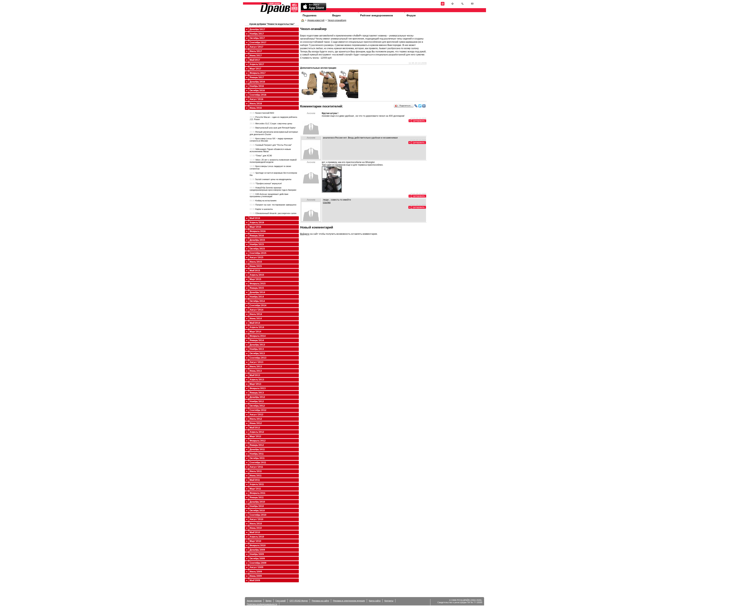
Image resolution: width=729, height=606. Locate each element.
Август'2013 (256, 362)
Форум (411, 15)
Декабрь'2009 (257, 550)
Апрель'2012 (257, 432)
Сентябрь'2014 (258, 305)
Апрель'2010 (257, 536)
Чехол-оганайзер (337, 20)
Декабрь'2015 (257, 240)
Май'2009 (255, 580)
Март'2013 (255, 384)
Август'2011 (256, 467)
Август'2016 (256, 99)
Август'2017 (256, 47)
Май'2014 (255, 323)
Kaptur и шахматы (261, 209)
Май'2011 (255, 480)
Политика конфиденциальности (262, 604)
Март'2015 (255, 279)
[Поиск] (462, 5)
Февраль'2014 (258, 336)
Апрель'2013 (257, 379)
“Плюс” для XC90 (261, 155)
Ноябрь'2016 (257, 86)
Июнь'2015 (256, 266)
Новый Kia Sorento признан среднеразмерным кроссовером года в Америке (273, 189)
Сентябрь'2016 (258, 95)
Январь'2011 (257, 497)
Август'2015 (256, 257)
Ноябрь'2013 (257, 349)
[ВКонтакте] (424, 105)
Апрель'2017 (257, 64)
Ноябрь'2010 (257, 506)
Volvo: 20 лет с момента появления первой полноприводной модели (273, 161)
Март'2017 (255, 68)
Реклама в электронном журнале (349, 601)
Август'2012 (256, 414)
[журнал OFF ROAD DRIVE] (279, 14)
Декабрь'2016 (257, 81)
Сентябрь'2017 (258, 42)
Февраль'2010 (258, 545)
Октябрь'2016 (257, 90)
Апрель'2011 (257, 484)
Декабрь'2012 (257, 397)
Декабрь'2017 (257, 29)
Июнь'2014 (256, 318)
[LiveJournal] (416, 105)
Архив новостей (315, 20)
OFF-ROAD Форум (299, 601)
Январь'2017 (257, 77)
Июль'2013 (256, 366)
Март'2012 (255, 436)
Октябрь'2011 (257, 458)
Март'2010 (255, 541)
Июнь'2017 (256, 55)
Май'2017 (255, 60)
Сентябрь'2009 (258, 563)
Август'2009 (256, 567)
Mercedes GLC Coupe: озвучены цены (271, 123)
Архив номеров (254, 601)
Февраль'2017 (258, 73)
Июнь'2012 (256, 423)
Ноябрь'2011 (257, 454)
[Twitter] (420, 105)
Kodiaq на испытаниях (263, 200)
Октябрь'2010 (257, 510)
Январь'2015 (257, 288)
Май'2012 (255, 427)
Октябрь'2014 (257, 301)
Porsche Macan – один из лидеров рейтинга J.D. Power (273, 118)
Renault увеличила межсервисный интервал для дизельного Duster (274, 133)
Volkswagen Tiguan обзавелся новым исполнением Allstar (270, 150)
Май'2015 (255, 270)
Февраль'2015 (258, 283)
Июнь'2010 (256, 528)
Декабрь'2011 (257, 449)
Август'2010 (256, 519)
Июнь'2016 (256, 108)
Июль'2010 (256, 523)
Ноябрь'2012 (257, 401)
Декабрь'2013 (257, 344)
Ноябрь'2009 (257, 554)
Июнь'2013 (256, 371)
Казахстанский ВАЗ (262, 113)
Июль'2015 (256, 262)
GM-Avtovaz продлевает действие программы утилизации (269, 195)
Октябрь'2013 (257, 353)
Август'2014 (256, 310)
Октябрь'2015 (257, 248)
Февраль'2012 (258, 440)
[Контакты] (472, 5)
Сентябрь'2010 (258, 515)
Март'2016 (255, 227)
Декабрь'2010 (257, 502)
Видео (336, 15)
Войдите (304, 234)
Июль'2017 (256, 51)
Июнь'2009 (256, 576)
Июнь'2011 (256, 475)
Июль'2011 (256, 471)
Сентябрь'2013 (258, 358)
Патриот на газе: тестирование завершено (273, 205)
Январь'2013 (257, 392)
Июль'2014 (256, 314)
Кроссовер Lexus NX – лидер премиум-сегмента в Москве (271, 139)
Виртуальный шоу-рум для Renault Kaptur (273, 128)
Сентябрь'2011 (258, 462)
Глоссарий (280, 601)
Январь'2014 (257, 340)
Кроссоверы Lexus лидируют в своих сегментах (270, 167)
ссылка (327, 202)
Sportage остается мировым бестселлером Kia (273, 174)
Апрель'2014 (257, 327)
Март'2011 (255, 488)
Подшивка (309, 15)
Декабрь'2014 (257, 292)
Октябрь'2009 (257, 558)
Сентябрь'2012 (258, 410)
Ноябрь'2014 (257, 296)
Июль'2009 (256, 571)
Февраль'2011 (257, 493)
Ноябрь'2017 (257, 33)
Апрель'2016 (257, 222)
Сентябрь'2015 (258, 253)
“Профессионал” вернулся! (266, 183)
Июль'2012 (256, 419)
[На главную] (442, 5)
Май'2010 (255, 532)
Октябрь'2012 (257, 406)
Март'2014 (255, 331)
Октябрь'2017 (257, 38)
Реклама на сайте (320, 601)
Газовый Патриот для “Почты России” (271, 145)
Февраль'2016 (258, 231)
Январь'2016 (257, 235)
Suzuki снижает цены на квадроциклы (270, 179)
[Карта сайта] (452, 5)
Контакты (388, 601)
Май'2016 (255, 218)
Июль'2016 (256, 103)
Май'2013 (255, 375)
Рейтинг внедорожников (376, 15)
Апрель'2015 (257, 275)
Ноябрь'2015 (257, 244)
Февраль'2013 (258, 388)
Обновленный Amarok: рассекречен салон (273, 213)
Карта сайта (374, 601)
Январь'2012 (257, 445)
